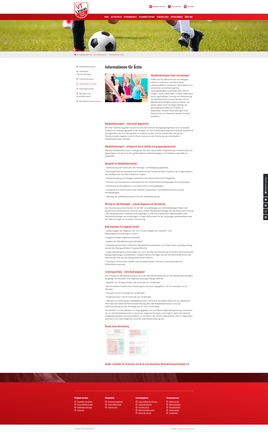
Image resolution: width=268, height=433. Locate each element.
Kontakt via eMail (84, 401)
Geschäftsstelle (114, 404)
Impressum (180, 429)
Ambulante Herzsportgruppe (83, 72)
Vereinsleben (163, 17)
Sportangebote (130, 17)
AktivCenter (116, 17)
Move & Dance (145, 413)
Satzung (80, 410)
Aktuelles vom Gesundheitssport (83, 95)
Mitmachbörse (177, 17)
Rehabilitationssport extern (90, 101)
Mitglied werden (159, 6)
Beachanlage (174, 404)
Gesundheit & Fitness (148, 401)
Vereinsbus (174, 410)
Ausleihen (173, 413)
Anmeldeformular (85, 404)
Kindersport (144, 407)
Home (106, 17)
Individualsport (145, 404)
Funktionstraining (86, 79)
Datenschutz (190, 429)
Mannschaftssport (146, 410)
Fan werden (176, 6)
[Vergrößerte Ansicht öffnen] (126, 88)
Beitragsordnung (84, 407)
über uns (189, 17)
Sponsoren (112, 407)
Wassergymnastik (86, 89)
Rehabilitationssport (87, 66)
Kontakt (190, 6)
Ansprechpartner (115, 401)
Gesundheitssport (147, 17)
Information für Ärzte (116, 55)
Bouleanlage (174, 407)
